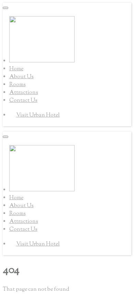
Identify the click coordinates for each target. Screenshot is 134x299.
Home (16, 69)
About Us (21, 77)
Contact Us (23, 101)
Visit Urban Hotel (38, 115)
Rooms (17, 85)
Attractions (23, 93)
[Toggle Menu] (5, 8)
